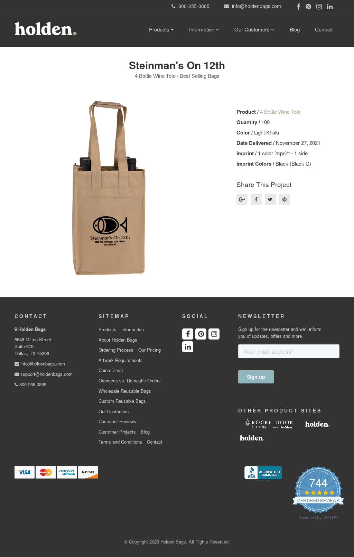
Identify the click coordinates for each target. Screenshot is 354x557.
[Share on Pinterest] (284, 199)
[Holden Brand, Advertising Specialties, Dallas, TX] (263, 473)
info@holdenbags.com (42, 363)
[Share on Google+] (242, 199)
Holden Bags (32, 329)
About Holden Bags (118, 340)
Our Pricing (149, 350)
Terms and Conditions (120, 442)
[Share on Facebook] (256, 199)
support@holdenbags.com (46, 374)
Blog (295, 29)
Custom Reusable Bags (122, 401)
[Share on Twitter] (270, 199)
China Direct (111, 370)
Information (202, 29)
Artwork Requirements (121, 360)
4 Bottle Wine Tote (280, 111)
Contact (324, 29)
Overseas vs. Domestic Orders (130, 381)
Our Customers (252, 29)
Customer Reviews (117, 421)
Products (160, 29)
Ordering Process (116, 350)
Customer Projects (117, 432)
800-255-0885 (32, 384)
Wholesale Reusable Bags (125, 391)
